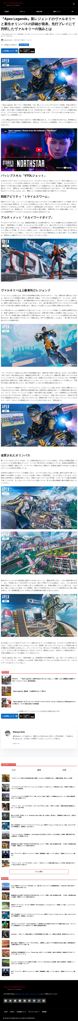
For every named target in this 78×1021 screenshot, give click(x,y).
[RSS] (44, 1001)
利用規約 (44, 1011)
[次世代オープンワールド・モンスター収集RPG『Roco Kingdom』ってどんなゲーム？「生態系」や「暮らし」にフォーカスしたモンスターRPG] (6, 905)
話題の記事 (39, 11)
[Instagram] (15, 1001)
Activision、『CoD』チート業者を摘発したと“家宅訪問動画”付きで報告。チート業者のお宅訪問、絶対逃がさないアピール (43, 934)
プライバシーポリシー (34, 1011)
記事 (31, 660)
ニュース (29, 40)
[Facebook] (34, 1001)
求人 (73, 11)
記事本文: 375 (16, 743)
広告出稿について (21, 1011)
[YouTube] (6, 1001)
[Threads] (25, 1001)
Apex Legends (24, 44)
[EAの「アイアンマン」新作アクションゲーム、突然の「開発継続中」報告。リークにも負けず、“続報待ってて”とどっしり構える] (6, 972)
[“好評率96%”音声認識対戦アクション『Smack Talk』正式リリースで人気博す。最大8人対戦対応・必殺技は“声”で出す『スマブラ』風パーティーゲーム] (6, 953)
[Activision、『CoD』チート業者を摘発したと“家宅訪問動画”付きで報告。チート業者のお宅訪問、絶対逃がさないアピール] (6, 934)
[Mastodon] (29, 1001)
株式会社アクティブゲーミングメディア (27, 994)
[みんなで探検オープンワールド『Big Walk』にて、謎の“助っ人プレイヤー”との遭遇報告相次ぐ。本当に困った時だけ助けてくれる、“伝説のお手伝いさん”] (6, 886)
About (6, 1011)
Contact (12, 1011)
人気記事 (6, 11)
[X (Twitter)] (20, 1001)
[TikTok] (39, 1001)
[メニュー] (74, 4)
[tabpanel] (39, 823)
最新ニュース (56, 11)
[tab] (13, 770)
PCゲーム (22, 11)
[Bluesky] (10, 1001)
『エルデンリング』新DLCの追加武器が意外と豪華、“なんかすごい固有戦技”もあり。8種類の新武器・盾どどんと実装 (41, 778)
